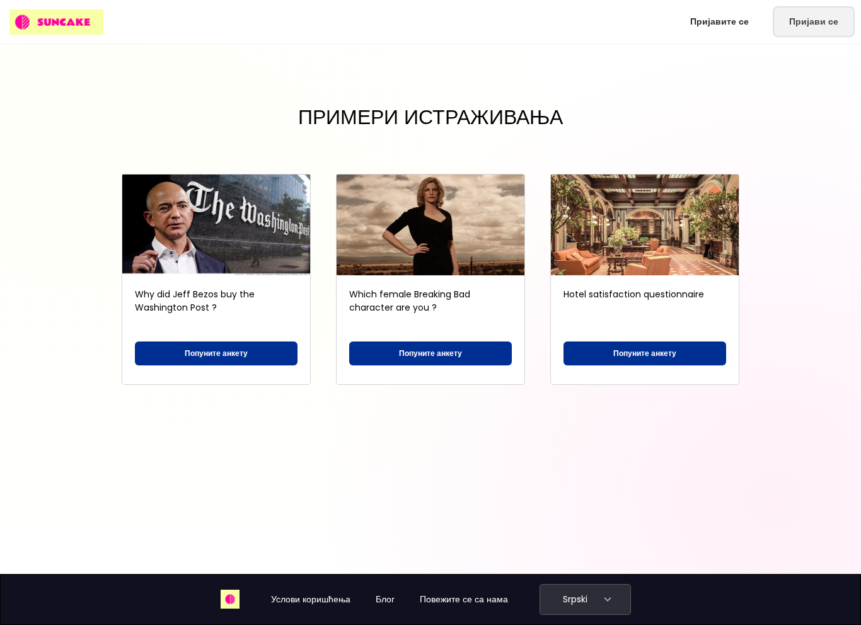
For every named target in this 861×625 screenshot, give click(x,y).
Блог (385, 599)
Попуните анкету (216, 353)
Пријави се (813, 21)
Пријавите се (719, 21)
